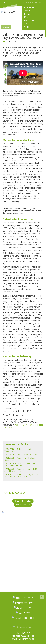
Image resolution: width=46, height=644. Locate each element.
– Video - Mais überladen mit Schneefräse (21, 459)
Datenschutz (39, 2)
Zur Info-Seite (23, 564)
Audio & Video (28, 2)
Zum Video (23, 528)
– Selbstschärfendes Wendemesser (18, 450)
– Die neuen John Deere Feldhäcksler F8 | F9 (20, 464)
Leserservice (29, 20)
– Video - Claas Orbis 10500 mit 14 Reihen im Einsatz (21, 470)
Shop (26, 24)
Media (26, 17)
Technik (27, 11)
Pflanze (27, 14)
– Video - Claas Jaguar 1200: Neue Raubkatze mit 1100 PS (21, 475)
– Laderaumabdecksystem (21, 454)
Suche (26, 27)
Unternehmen (29, 7)
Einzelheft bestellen (23, 501)
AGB (11, 2)
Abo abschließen (23, 505)
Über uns (18, 2)
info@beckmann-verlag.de (23, 636)
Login (7, 27)
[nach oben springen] (42, 597)
